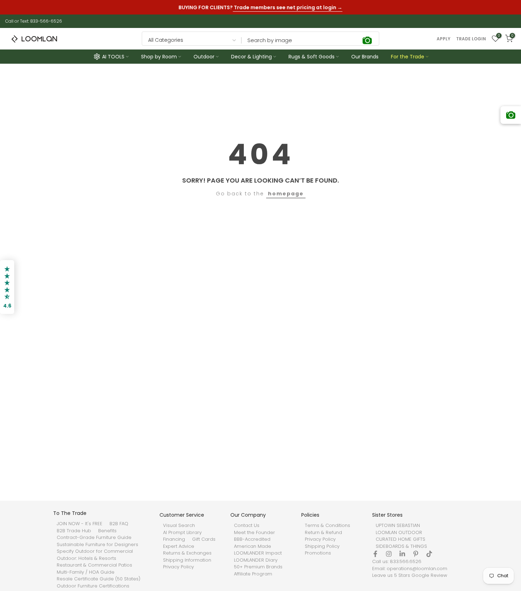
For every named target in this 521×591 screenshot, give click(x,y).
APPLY (443, 39)
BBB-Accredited (252, 539)
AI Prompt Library (182, 532)
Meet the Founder (254, 532)
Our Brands (365, 56)
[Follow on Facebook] (375, 554)
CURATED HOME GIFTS (400, 539)
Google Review (429, 575)
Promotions (318, 553)
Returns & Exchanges (187, 553)
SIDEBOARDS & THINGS (401, 546)
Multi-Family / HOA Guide (85, 572)
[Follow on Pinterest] (416, 554)
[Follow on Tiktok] (429, 554)
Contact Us (246, 525)
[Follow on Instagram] (389, 554)
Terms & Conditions (327, 525)
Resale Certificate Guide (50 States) (98, 579)
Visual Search (179, 525)
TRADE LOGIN (471, 39)
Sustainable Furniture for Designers (97, 544)
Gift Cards (203, 539)
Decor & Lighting (251, 56)
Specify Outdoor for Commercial (95, 551)
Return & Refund (323, 532)
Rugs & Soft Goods (311, 56)
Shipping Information (187, 560)
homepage (286, 193)
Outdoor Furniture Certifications (93, 586)
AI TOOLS (113, 56)
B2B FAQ (119, 524)
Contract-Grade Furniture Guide (94, 537)
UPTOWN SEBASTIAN (398, 525)
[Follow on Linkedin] (402, 554)
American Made (252, 546)
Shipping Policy (322, 546)
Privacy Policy (178, 567)
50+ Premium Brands (258, 567)
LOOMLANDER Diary (256, 560)
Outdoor (204, 56)
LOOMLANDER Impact (258, 553)
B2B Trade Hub (74, 531)
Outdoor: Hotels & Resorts (86, 558)
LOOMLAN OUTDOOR (399, 532)
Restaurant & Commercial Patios (94, 565)
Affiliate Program (253, 574)
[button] (7, 287)
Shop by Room (159, 56)
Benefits (107, 531)
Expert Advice (178, 546)
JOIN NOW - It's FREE (79, 524)
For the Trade (407, 56)
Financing (174, 539)
